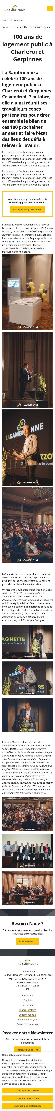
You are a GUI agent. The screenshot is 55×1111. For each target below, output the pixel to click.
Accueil (5, 20)
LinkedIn (27, 989)
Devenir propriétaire (27, 1024)
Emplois (27, 1000)
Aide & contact (27, 941)
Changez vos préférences (27, 209)
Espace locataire (27, 1009)
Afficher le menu (50, 8)
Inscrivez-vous (25, 1049)
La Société (27, 995)
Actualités (18, 20)
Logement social (27, 1014)
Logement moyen (27, 1019)
